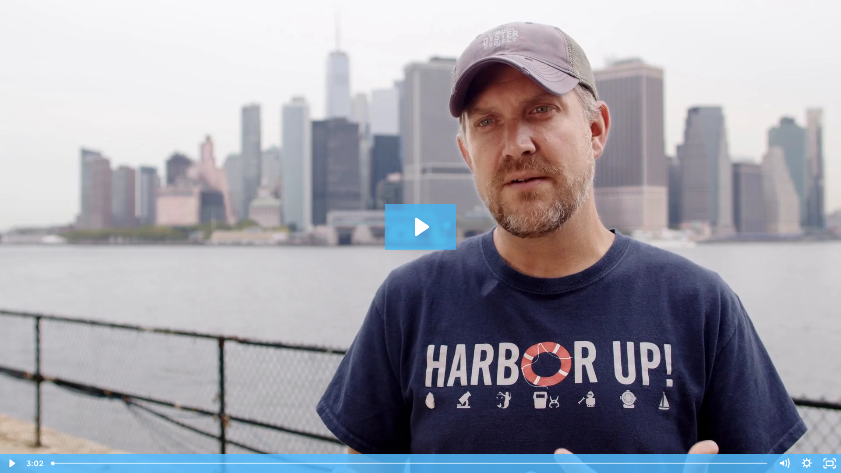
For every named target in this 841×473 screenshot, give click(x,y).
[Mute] (784, 463)
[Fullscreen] (829, 463)
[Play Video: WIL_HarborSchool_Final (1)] (420, 227)
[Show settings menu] (806, 463)
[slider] (410, 463)
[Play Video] (11, 463)
